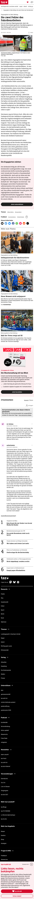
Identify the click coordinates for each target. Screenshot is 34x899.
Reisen (3, 831)
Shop (2, 839)
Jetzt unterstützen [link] (17, 204)
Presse (3, 678)
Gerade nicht (25, 864)
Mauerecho (4, 734)
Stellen (3, 674)
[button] (32, 2)
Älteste (31, 400)
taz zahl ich (4, 698)
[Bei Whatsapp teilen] (16, 223)
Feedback (4, 855)
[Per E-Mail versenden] (2, 223)
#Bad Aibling (10, 212)
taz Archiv (4, 819)
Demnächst (4, 778)
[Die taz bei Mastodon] (10, 583)
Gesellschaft (4, 602)
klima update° (5, 730)
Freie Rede (4, 738)
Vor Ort (3, 782)
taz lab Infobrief (5, 766)
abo (2, 690)
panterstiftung (5, 706)
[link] (10, 6)
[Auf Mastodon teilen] (6, 223)
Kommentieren (12, 217)
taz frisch (3, 758)
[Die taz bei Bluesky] (14, 583)
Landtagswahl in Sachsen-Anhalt (10, 634)
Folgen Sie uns (4, 582)
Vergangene (4, 790)
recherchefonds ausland (8, 702)
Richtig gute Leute (6, 646)
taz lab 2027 (4, 794)
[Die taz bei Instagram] (18, 583)
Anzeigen (3, 843)
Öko (2, 598)
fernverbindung (5, 726)
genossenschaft (5, 694)
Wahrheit (3, 622)
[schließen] (31, 864)
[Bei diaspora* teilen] (20, 223)
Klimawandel (4, 650)
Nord (2, 618)
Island (3, 642)
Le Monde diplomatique (8, 815)
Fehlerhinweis (20, 217)
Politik (3, 594)
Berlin (2, 614)
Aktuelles (3, 662)
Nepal (2, 638)
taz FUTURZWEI (5, 811)
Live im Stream (5, 786)
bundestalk (4, 722)
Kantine (3, 835)
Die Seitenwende (6, 670)
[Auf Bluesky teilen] (9, 223)
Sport (2, 610)
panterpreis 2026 (6, 710)
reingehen (4, 742)
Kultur (3, 606)
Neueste (26, 400)
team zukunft (5, 754)
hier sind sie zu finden (25, 415)
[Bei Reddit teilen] (24, 223)
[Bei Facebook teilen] (13, 223)
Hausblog (4, 666)
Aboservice (4, 859)
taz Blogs (3, 807)
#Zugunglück (18, 212)
